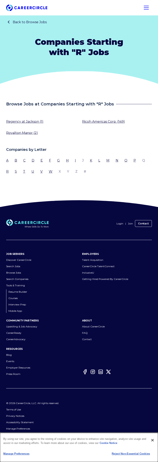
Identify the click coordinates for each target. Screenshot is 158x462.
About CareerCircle (93, 326)
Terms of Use (13, 409)
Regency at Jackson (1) (24, 122)
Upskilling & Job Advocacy (21, 326)
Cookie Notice (108, 443)
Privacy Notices (15, 415)
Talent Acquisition (92, 259)
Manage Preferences (18, 428)
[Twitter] (108, 372)
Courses (13, 298)
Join (130, 223)
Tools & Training (15, 285)
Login (119, 223)
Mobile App (15, 310)
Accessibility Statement (20, 422)
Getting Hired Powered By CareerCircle (105, 279)
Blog (9, 354)
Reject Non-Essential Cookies (131, 453)
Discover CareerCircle (18, 259)
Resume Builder (17, 291)
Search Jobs (13, 266)
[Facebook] (85, 372)
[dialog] (79, 447)
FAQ (85, 332)
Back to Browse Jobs (30, 22)
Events (10, 361)
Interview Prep (17, 304)
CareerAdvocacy (16, 339)
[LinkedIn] (100, 372)
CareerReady (13, 332)
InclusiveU (88, 272)
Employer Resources (18, 367)
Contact (143, 223)
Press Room (13, 373)
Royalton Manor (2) (22, 133)
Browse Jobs (13, 272)
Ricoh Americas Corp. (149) (103, 122)
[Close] (152, 440)
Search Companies (17, 279)
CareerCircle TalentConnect (98, 266)
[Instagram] (93, 372)
